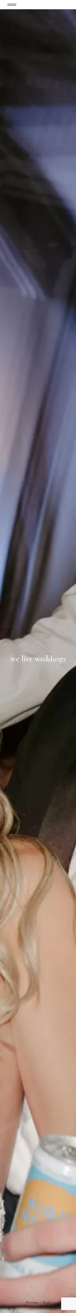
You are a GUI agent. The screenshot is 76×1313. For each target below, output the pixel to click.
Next (46, 1302)
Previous (32, 1302)
